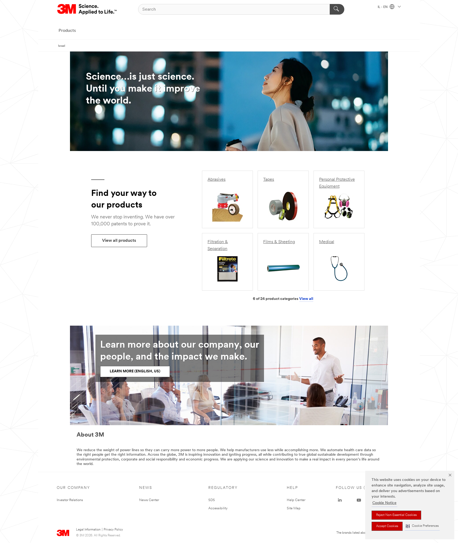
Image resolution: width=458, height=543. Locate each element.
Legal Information (88, 529)
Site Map (294, 508)
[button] (422, 526)
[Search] (337, 9)
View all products (119, 241)
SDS (211, 500)
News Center (149, 500)
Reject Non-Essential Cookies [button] (396, 515)
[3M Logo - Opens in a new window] (87, 9)
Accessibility (218, 508)
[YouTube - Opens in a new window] (359, 500)
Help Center (296, 500)
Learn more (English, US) (135, 371)
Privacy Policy (113, 529)
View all (306, 299)
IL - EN (383, 7)
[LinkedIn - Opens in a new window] (340, 500)
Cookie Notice (384, 503)
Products (67, 31)
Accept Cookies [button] (387, 526)
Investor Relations (70, 500)
